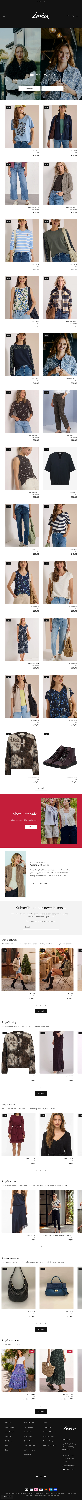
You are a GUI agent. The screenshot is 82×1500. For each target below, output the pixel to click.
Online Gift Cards (40, 883)
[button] (4, 16)
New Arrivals (9, 1427)
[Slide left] (36, 1005)
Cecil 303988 (35, 264)
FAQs (45, 1423)
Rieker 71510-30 (72, 777)
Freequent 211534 (71, 378)
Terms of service (60, 1493)
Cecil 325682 (73, 549)
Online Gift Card (29, 1445)
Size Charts (28, 1436)
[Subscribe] (56, 927)
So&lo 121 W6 (69, 1312)
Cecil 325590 (73, 606)
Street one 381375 (71, 435)
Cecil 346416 (73, 492)
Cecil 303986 (35, 378)
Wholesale (27, 1454)
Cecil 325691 (73, 150)
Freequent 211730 (33, 777)
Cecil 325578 (35, 606)
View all (41, 788)
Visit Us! (8, 1436)
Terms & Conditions (50, 1445)
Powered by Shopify (27, 1493)
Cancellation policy (53, 1495)
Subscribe (27, 1441)
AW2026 (29, 89)
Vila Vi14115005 (30, 1158)
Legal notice (28, 1495)
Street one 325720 (33, 435)
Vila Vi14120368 (68, 1158)
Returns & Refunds (49, 1432)
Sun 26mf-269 (31, 1394)
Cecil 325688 (73, 264)
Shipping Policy (48, 1436)
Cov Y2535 (70, 993)
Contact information (40, 1495)
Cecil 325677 (35, 150)
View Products (10, 1432)
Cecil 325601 (35, 720)
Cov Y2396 (32, 993)
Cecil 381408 (35, 549)
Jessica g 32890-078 (67, 1076)
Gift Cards (8, 1441)
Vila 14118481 (31, 1235)
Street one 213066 (71, 321)
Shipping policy (71, 1493)
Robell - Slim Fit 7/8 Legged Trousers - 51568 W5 (59, 1235)
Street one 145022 (33, 663)
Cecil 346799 (73, 720)
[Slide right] (45, 1005)
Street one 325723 (33, 492)
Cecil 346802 (35, 321)
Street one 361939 (68, 1394)
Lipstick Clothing (16, 1493)
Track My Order (29, 1423)
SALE (52, 89)
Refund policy (39, 1493)
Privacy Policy (48, 1441)
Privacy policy (49, 1493)
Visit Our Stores (29, 1450)
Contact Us (47, 1427)
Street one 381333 (33, 207)
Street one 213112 (71, 207)
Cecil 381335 (73, 663)
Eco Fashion (28, 1432)
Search (7, 1445)
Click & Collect (29, 1427)
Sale (6, 1450)
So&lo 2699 (32, 1312)
